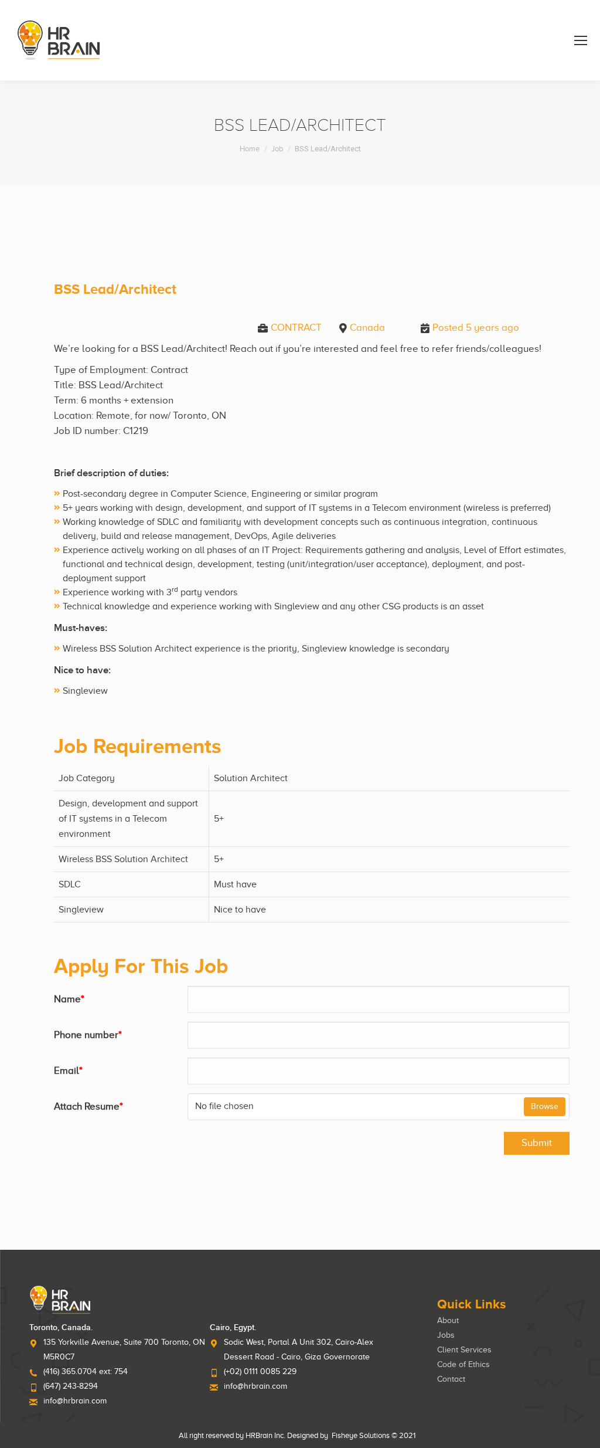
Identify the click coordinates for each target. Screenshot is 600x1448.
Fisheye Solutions (361, 1435)
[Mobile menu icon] (580, 40)
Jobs (446, 1335)
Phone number (88, 1034)
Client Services (464, 1349)
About (448, 1320)
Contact (451, 1379)
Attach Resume (88, 1106)
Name (69, 999)
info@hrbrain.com (75, 1400)
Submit (536, 1142)
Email (68, 1070)
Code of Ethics (463, 1364)
